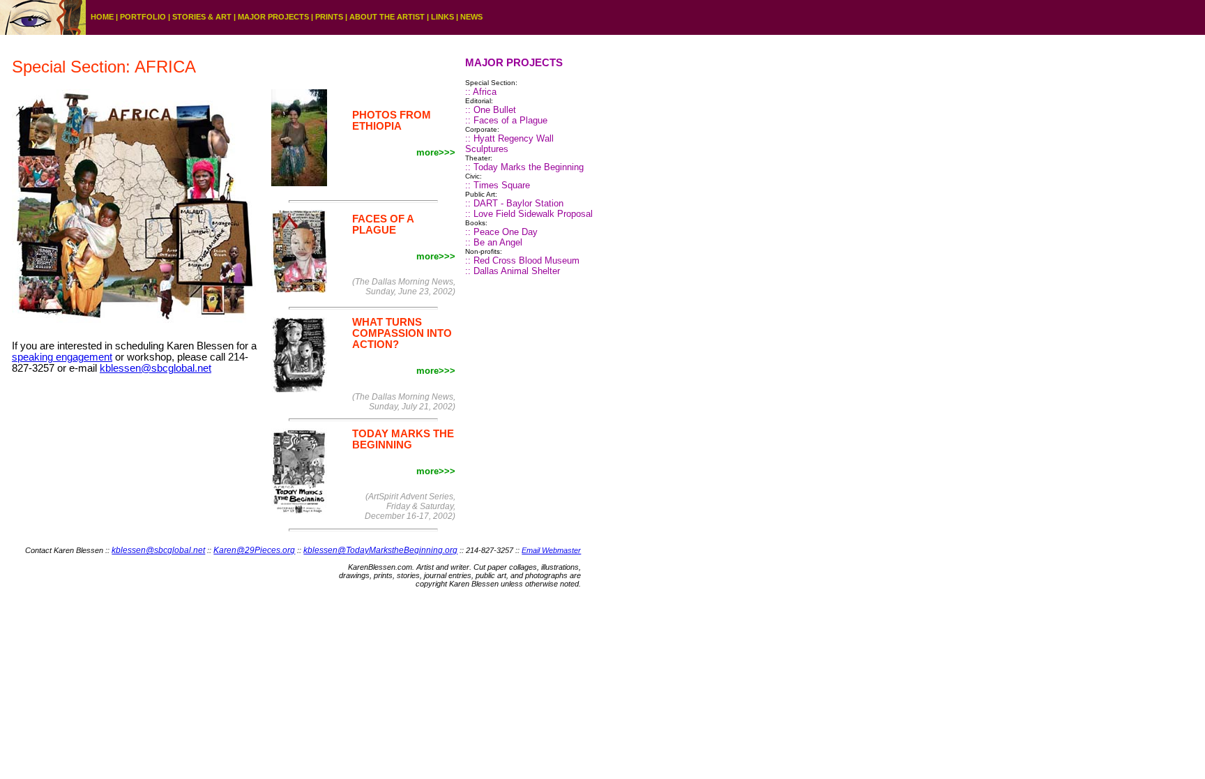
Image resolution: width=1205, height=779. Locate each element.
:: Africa (481, 91)
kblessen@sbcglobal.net (155, 368)
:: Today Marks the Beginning (524, 167)
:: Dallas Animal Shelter (512, 271)
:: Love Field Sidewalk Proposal (529, 214)
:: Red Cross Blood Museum (522, 260)
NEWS (471, 17)
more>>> (435, 152)
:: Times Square (497, 185)
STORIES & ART (202, 17)
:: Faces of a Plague (506, 120)
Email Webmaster (551, 550)
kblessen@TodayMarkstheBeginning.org (380, 550)
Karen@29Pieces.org (254, 550)
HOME (102, 17)
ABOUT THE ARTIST (387, 17)
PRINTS (329, 17)
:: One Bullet (490, 110)
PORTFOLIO (143, 17)
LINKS (442, 17)
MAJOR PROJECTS (273, 17)
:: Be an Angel (493, 242)
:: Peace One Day (501, 232)
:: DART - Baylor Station (514, 203)
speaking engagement (62, 357)
